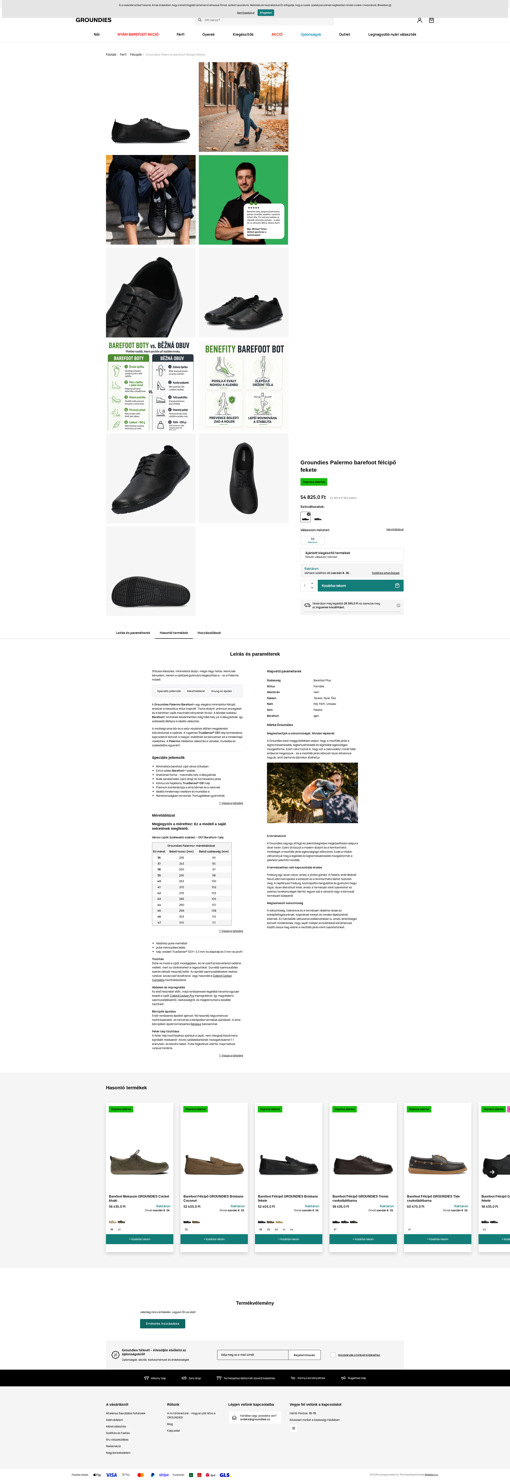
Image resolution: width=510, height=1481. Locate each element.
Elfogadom (266, 12)
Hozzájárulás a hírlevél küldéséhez (359, 1355)
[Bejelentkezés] (420, 20)
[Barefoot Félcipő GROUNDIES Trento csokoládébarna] (353, 1219)
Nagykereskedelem (118, 1453)
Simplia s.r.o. (431, 1474)
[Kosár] (431, 20)
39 (186, 1229)
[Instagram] (294, 1428)
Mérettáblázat (395, 529)
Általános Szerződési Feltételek (125, 1413)
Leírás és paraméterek (133, 633)
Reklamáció (113, 1446)
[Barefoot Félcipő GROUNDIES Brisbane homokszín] (279, 1219)
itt (390, 5)
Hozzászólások (209, 633)
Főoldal (111, 54)
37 (335, 1229)
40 (276, 1229)
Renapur (196, 1024)
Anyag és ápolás (221, 691)
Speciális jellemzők (169, 691)
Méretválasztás (116, 1426)
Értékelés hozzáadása (162, 1323)
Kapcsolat (173, 1430)
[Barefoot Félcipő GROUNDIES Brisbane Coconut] (196, 1219)
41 (119, 1229)
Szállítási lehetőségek (386, 573)
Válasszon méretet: (315, 530)
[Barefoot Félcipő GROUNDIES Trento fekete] (345, 1219)
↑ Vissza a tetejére (231, 803)
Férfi (123, 54)
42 (484, 1229)
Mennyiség (305, 585)
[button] (492, 1172)
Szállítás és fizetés (118, 1433)
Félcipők (136, 54)
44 (291, 1229)
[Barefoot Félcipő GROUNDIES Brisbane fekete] (187, 1219)
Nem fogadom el (246, 12)
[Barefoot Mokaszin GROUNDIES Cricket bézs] (112, 1219)
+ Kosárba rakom (139, 1239)
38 (111, 1229)
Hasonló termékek (174, 633)
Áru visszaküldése (117, 1439)
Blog (170, 1424)
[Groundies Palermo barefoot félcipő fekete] (336, 1219)
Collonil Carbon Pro (182, 995)
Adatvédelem (114, 1420)
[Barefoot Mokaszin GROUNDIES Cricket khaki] (121, 1219)
